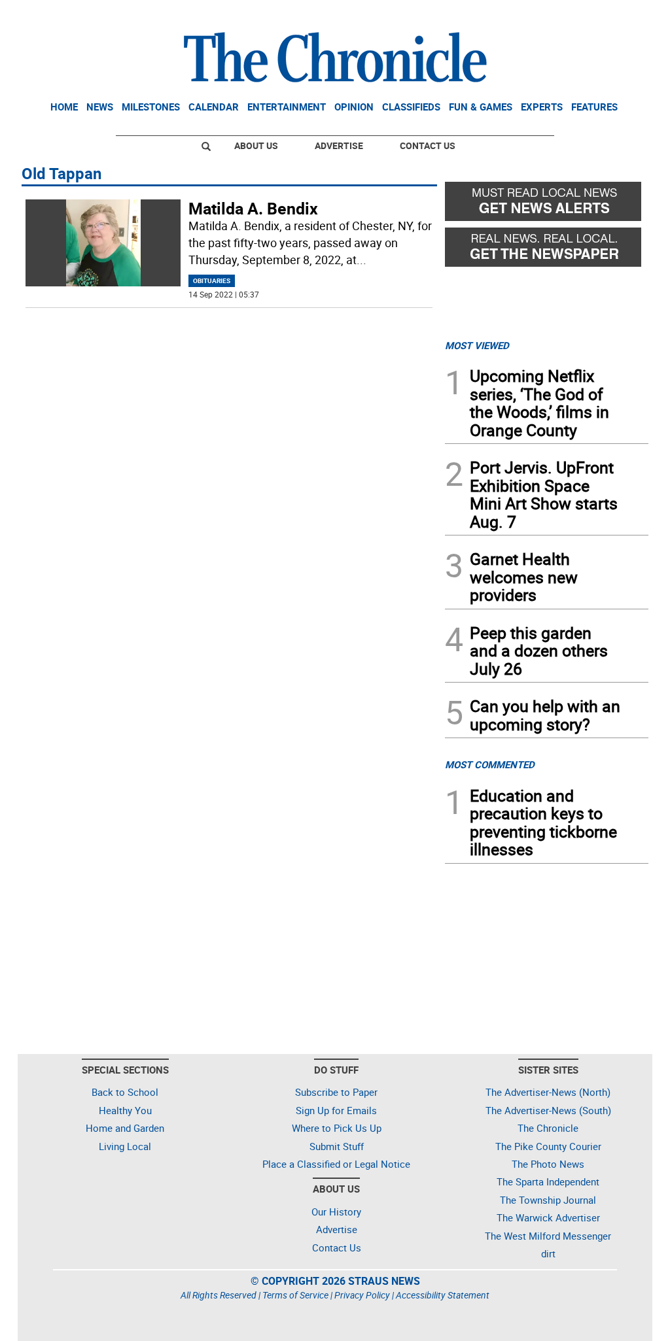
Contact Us (427, 145)
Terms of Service (295, 1295)
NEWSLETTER (543, 15)
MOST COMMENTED (490, 764)
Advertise (339, 145)
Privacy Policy (362, 1295)
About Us (256, 145)
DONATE (616, 15)
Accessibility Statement (442, 1295)
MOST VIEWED (477, 345)
